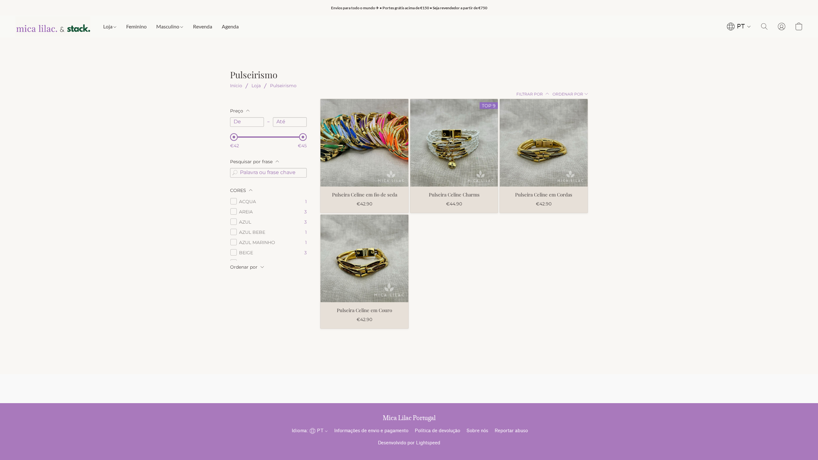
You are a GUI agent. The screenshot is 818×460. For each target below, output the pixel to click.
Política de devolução (437, 430)
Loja (108, 26)
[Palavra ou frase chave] (235, 173)
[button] (52, 26)
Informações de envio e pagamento (371, 430)
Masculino (168, 26)
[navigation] (739, 26)
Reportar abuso (511, 430)
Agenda (230, 26)
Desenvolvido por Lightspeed (409, 443)
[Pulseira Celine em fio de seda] (364, 143)
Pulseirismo (283, 85)
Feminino (136, 26)
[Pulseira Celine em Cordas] (544, 143)
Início (236, 85)
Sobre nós (477, 430)
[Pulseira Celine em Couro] (364, 259)
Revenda (202, 26)
